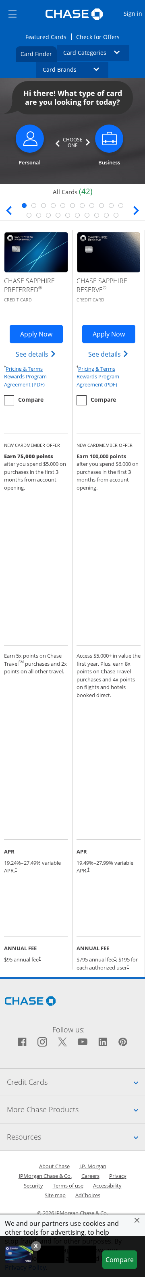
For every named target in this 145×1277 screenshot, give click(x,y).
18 (87, 215)
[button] (137, 1220)
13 (39, 215)
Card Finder (39, 54)
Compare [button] (121, 1259)
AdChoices (87, 1195)
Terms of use (68, 1185)
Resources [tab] (76, 1137)
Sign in (134, 13)
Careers (90, 1175)
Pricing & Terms (24, 368)
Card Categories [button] (96, 52)
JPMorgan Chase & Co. (45, 1175)
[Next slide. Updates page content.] (136, 209)
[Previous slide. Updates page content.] (9, 209)
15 (58, 215)
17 (77, 215)
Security (33, 1185)
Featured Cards (48, 37)
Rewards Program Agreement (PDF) (36, 380)
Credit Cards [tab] (76, 1082)
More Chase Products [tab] (76, 1109)
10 (111, 205)
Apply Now (41, 333)
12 (29, 215)
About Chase (54, 1166)
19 (97, 215)
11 (121, 205)
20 (106, 215)
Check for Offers (100, 37)
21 (116, 215)
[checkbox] (24, 400)
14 (48, 215)
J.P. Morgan (92, 1166)
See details (36, 354)
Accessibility (107, 1185)
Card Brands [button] (76, 69)
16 (67, 215)
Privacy (117, 1175)
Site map (55, 1195)
